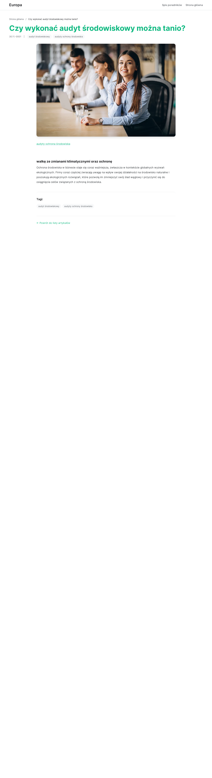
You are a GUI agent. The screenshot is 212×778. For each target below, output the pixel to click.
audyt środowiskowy (39, 36)
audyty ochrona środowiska (53, 143)
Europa (15, 5)
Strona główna (194, 5)
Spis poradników (172, 5)
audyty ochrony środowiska (69, 36)
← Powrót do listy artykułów (53, 222)
